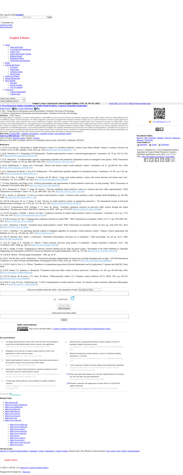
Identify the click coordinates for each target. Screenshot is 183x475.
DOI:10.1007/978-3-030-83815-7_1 (60, 150)
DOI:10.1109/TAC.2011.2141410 (70, 191)
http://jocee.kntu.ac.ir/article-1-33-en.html (158, 156)
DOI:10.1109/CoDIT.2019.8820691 (96, 261)
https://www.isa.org (12, 416)
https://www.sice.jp (12, 414)
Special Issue (15, 74)
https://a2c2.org (11, 418)
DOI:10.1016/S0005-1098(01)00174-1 (21, 174)
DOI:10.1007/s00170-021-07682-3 (66, 203)
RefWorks (149, 140)
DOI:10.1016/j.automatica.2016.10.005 (21, 156)
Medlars (160, 138)
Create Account (6, 25)
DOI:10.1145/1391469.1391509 (45, 245)
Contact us (9, 90)
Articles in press (16, 72)
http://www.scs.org (17, 429)
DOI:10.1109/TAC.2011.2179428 (19, 221)
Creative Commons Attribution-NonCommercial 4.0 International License (81, 329)
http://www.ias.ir (16, 445)
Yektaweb (26, 472)
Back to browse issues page (140, 103)
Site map (13, 83)
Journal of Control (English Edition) (14, 451)
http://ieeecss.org (11, 402)
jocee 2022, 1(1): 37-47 (118, 103)
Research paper (19, 138)
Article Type (15, 52)
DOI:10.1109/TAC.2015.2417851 (60, 162)
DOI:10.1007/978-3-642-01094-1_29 (20, 197)
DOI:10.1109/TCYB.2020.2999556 (44, 185)
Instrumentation (133, 451)
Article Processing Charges (20, 54)
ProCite (168, 138)
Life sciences (111, 451)
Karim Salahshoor (26, 108)
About (7, 45)
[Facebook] (146, 160)
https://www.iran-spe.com (20, 442)
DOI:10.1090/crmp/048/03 (11, 239)
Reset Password (6, 27)
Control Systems (61, 451)
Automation (49, 451)
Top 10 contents (16, 87)
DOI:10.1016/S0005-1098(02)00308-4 (16, 272)
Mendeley (144, 145)
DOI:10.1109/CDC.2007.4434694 (87, 209)
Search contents (16, 85)
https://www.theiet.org (13, 407)
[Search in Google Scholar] (13, 109)
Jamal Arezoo (5, 108)
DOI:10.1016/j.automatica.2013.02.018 (29, 215)
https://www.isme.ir (17, 438)
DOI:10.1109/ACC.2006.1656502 (23, 284)
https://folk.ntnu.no (12, 411)
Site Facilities (10, 81)
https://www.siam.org (18, 431)
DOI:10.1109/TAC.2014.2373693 (14, 227)
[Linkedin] (162, 160)
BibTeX (140, 138)
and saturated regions (63, 134)
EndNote (152, 138)
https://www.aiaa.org (13, 420)
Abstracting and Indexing (20, 60)
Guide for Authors (12, 76)
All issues (14, 67)
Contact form (15, 94)
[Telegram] (157, 160)
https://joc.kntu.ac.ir (12, 409)
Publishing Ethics (17, 58)
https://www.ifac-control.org (16, 405)
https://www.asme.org (18, 427)
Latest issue (14, 69)
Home (7, 63)
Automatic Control (36, 451)
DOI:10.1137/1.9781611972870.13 (102, 251)
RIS (146, 138)
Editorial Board (16, 56)
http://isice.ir (15, 436)
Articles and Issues (12, 65)
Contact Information (18, 92)
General (36, 138)
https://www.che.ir (17, 440)
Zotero (154, 145)
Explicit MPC (15, 134)
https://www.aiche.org (18, 424)
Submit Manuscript (12, 78)
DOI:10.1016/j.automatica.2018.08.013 (16, 168)
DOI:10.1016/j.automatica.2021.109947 (51, 179)
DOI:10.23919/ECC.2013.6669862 (15, 278)
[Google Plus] (167, 160)
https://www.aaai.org (18, 433)
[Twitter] (151, 160)
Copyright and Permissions (20, 49)
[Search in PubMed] (16, 109)
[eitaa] (173, 160)
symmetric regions (46, 134)
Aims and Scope (16, 47)
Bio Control (121, 451)
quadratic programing (30, 134)
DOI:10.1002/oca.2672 (44, 233)
